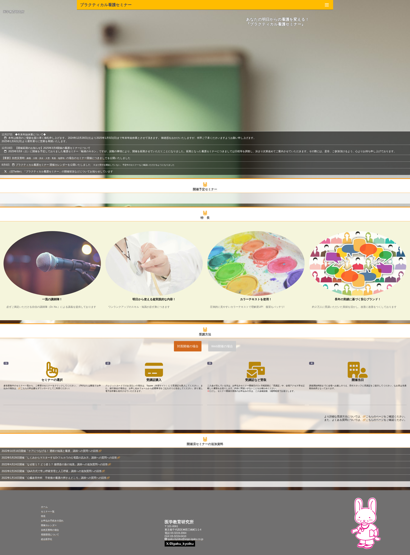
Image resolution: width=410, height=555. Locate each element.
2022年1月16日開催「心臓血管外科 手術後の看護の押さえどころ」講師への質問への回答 (54, 477)
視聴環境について (50, 534)
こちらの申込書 (28, 388)
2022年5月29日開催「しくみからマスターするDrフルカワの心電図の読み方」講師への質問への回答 (59, 457)
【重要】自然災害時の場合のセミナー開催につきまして (54, 158)
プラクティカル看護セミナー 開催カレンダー (42, 164)
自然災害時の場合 (50, 530)
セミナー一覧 (47, 511)
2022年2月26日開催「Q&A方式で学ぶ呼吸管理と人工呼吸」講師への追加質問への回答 (52, 471)
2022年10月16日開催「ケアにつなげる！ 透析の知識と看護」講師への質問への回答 (50, 451)
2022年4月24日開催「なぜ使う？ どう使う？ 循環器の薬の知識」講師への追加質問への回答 (55, 464)
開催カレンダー (49, 525)
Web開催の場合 (222, 346)
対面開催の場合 (187, 346)
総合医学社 (46, 539)
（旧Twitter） (15, 171)
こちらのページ (375, 416)
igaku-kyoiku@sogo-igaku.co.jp (185, 539)
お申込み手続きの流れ (52, 520)
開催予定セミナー (205, 189)
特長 (43, 516)
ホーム (44, 507)
